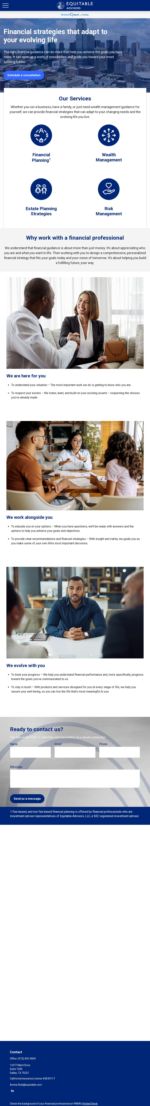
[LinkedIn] (12, 1090)
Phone (103, 744)
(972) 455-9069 (27, 1058)
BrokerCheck (90, 1103)
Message (16, 767)
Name (14, 744)
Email (58, 744)
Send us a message (27, 798)
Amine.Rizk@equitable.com (26, 1084)
